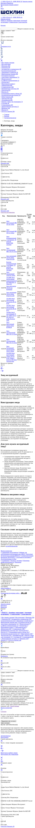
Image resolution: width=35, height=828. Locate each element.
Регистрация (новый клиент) (9, 5)
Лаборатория (6, 85)
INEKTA (3, 20)
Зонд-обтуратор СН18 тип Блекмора (11, 287)
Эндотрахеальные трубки (8, 559)
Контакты (4, 3)
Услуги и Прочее (8, 111)
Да (1, 759)
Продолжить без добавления (9, 754)
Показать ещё (5, 163)
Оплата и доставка (16, 560)
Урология (5, 67)
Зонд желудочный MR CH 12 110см (11, 231)
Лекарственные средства (10, 106)
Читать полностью (6, 551)
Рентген (4, 92)
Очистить (4, 826)
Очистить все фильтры (8, 212)
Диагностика (6, 98)
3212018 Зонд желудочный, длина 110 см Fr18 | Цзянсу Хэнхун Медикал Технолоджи (11, 357)
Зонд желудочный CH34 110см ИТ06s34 (10, 325)
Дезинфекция (6, 100)
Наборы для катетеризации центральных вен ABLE (14, 553)
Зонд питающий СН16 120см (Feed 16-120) (11, 294)
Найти (3, 681)
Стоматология (13, 22)
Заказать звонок (27, 1)
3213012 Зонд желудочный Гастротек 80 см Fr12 (11, 308)
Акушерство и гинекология (11, 69)
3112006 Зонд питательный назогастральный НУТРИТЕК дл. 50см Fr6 (11, 281)
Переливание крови (8, 84)
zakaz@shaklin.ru (6, 588)
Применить (4, 656)
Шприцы (5, 108)
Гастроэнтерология (8, 71)
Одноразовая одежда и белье (11, 93)
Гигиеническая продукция (10, 95)
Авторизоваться (5, 736)
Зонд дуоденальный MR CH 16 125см (11, 341)
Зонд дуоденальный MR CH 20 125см (11, 250)
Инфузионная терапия (9, 74)
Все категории (6, 64)
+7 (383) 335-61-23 (6, 1)
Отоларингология (7, 75)
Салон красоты (22, 22)
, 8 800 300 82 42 (17, 1)
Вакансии (10, 3)
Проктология (6, 79)
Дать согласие (5, 723)
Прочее (4, 110)
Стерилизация (7, 105)
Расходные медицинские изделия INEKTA (17, 554)
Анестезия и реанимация (10, 77)
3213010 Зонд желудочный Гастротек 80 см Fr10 (11, 301)
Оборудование (7, 97)
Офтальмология (20, 627)
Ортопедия (5, 82)
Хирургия (5, 90)
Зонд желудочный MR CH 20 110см (11, 222)
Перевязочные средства (10, 88)
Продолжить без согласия (8, 721)
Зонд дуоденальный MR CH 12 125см (11, 332)
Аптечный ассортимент (23, 557)
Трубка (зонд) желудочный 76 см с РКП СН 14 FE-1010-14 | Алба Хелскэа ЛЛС (11, 316)
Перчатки (5, 66)
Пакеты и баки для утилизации (12, 101)
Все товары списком (7, 62)
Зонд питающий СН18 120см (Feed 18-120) (11, 257)
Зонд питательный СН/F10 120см (10, 273)
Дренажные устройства (9, 72)
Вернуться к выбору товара (9, 753)
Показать (10, 826)
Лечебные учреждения (13, 20)
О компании (5, 560)
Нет (2, 761)
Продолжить (4, 737)
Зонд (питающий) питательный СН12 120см (10, 349)
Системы (5, 103)
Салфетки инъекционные (10, 80)
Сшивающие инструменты (9, 552)
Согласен (3, 711)
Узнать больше (14, 706)
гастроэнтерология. (12, 546)
